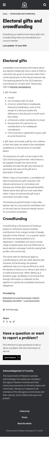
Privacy (24, 417)
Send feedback (10, 357)
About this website (24, 423)
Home (5, 14)
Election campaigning (20, 87)
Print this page (11, 309)
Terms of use (24, 411)
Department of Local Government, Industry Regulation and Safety (21, 299)
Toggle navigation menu (4, 4)
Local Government (31, 300)
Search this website (44, 4)
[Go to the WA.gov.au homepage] (24, 4)
